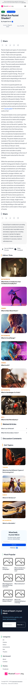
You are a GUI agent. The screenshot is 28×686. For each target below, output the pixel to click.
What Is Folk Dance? (9, 498)
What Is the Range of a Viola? (10, 392)
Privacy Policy (4, 683)
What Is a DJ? (5, 365)
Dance (5, 495)
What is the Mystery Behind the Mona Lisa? (19, 569)
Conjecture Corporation (16, 681)
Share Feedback (20, 249)
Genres (3, 308)
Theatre (5, 467)
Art (3, 640)
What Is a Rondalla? (9, 523)
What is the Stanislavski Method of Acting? (19, 601)
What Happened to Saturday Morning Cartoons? (8, 585)
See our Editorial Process (8, 249)
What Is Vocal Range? (8, 338)
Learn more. (23, 2)
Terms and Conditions (13, 683)
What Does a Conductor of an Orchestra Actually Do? (11, 282)
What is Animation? (19, 583)
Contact (5, 661)
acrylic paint (8, 108)
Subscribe (14, 544)
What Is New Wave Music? (9, 311)
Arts (2, 417)
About (4, 659)
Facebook (5, 669)
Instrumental (5, 279)
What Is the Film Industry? (9, 419)
